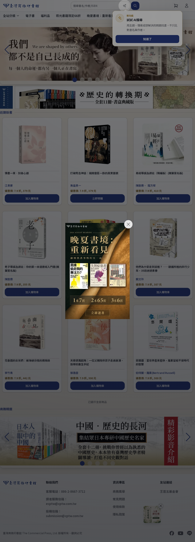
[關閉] (128, 224)
